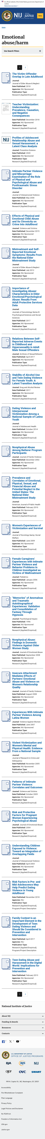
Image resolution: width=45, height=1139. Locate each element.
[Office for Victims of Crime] (22, 1073)
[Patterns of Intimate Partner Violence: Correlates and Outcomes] (6, 790)
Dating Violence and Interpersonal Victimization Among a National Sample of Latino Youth (27, 414)
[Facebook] (4, 1042)
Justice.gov (5, 1130)
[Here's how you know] (22, 4)
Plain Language (6, 1098)
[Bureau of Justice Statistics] (22, 1066)
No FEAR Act (6, 1114)
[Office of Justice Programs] (7, 16)
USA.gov (4, 1124)
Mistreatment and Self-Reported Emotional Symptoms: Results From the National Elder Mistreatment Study (27, 255)
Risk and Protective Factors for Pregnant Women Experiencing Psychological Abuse (24, 816)
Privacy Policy (6, 1103)
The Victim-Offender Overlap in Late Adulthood (27, 75)
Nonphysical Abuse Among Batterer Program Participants (27, 450)
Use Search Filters (11, 51)
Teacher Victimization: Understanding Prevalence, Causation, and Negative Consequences (25, 110)
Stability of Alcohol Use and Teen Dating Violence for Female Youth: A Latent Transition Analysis (27, 379)
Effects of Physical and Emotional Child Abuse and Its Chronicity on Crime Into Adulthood (25, 220)
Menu (40, 16)
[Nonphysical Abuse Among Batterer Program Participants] (6, 456)
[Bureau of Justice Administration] (8, 1065)
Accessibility (6, 1088)
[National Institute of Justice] (36, 1065)
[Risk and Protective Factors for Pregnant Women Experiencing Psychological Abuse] (6, 821)
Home (3, 27)
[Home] (24, 16)
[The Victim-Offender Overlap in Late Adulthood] (6, 83)
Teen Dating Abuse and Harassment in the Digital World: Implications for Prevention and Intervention (27, 965)
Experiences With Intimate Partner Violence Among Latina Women (27, 715)
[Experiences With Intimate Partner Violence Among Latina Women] (6, 721)
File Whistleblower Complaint (12, 1093)
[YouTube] (18, 1042)
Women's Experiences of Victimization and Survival (27, 527)
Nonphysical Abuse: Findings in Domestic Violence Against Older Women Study (25, 644)
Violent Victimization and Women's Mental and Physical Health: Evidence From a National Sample (27, 747)
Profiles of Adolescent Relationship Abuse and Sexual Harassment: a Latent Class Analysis (26, 142)
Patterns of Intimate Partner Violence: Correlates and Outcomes (27, 784)
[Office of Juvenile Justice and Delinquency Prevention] (8, 1074)
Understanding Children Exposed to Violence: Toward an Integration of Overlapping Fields (26, 850)
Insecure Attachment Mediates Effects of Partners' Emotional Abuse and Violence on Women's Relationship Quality (25, 680)
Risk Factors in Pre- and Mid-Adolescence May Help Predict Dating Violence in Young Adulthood (26, 887)
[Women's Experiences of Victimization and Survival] (6, 534)
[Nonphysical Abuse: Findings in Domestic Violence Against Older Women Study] (6, 648)
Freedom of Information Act (11, 1119)
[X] (11, 1042)
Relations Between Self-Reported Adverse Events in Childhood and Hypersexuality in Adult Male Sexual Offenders (27, 344)
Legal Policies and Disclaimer (12, 1109)
